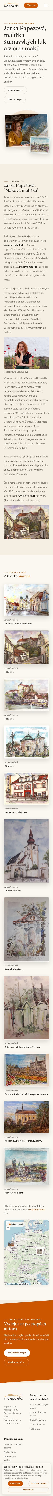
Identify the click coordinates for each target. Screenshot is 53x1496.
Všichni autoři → (16, 1362)
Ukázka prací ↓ (15, 90)
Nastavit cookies (38, 1483)
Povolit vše (15, 1483)
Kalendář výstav (37, 1424)
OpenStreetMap (13, 1284)
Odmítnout (28, 1489)
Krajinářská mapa (17, 1352)
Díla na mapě (14, 99)
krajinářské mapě (37, 1209)
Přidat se (31, 5)
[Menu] (46, 5)
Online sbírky (10, 1452)
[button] (39, 1252)
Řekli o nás (35, 1428)
